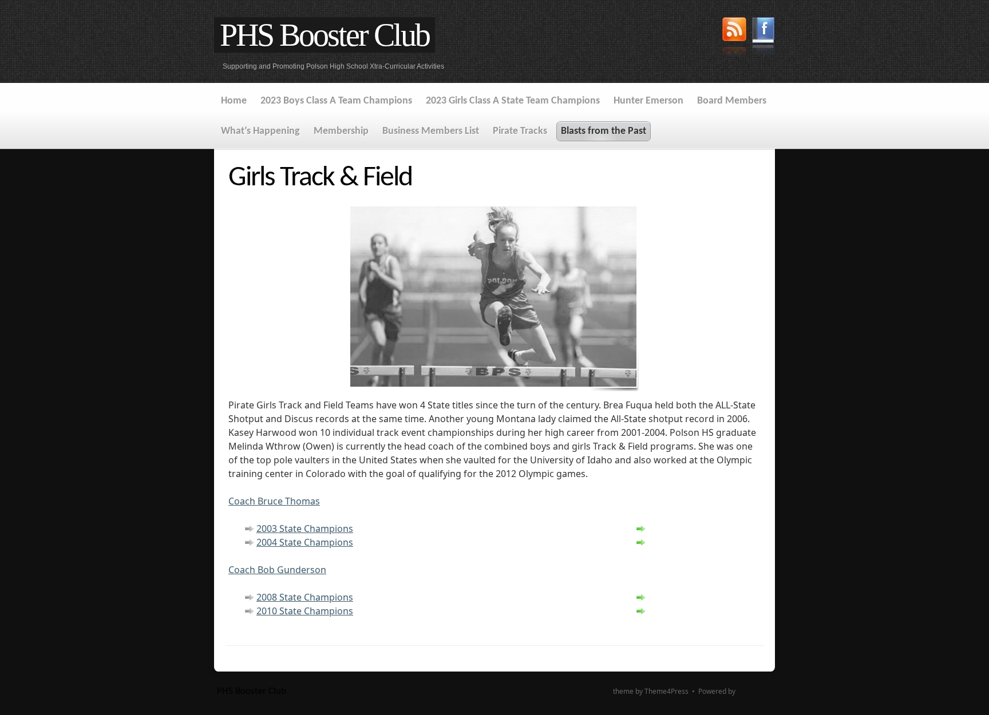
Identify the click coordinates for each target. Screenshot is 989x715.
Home (234, 101)
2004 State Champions (304, 542)
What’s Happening (260, 131)
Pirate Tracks (520, 131)
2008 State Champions (304, 597)
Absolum (597, 691)
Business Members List (430, 131)
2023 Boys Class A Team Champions (336, 101)
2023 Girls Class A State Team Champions (513, 101)
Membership (341, 131)
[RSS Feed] (734, 38)
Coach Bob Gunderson (277, 569)
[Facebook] (763, 38)
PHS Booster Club (324, 35)
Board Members (731, 101)
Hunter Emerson (648, 101)
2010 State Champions (304, 611)
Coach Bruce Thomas (274, 501)
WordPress (754, 691)
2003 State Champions (304, 528)
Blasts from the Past (603, 131)
